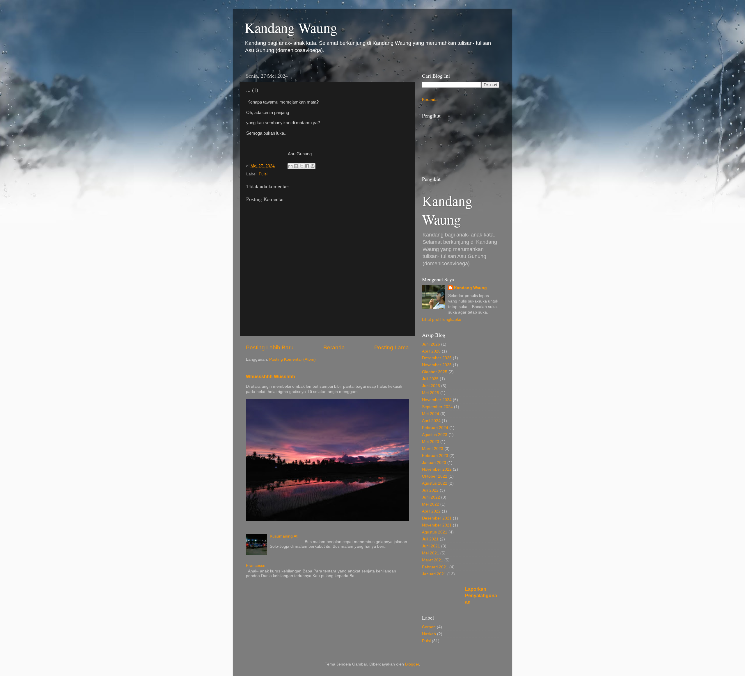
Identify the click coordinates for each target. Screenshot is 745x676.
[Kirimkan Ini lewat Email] (290, 166)
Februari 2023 (435, 455)
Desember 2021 (437, 518)
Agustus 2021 (434, 532)
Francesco (255, 565)
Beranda (334, 347)
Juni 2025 (431, 386)
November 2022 (437, 469)
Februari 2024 (435, 428)
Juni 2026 (431, 344)
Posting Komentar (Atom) (292, 359)
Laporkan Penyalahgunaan (481, 595)
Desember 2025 (437, 358)
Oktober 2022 (434, 476)
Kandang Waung (290, 27)
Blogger (412, 664)
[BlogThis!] (296, 166)
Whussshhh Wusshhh (270, 376)
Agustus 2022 (434, 483)
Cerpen (429, 627)
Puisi (263, 174)
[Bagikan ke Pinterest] (312, 166)
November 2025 (437, 365)
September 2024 (437, 407)
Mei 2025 (430, 393)
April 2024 (431, 421)
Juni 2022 (431, 497)
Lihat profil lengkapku (441, 319)
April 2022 (431, 511)
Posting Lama (391, 347)
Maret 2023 (432, 448)
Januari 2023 (434, 462)
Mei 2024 (430, 414)
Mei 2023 (430, 442)
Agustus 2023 (434, 435)
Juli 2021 (430, 539)
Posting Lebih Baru (270, 347)
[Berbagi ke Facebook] (307, 166)
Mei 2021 (430, 553)
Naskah (429, 634)
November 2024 (437, 400)
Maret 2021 (432, 560)
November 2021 (437, 525)
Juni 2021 (431, 546)
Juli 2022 (430, 490)
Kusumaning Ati (284, 536)
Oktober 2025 (434, 372)
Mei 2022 (430, 504)
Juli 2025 (430, 379)
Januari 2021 (434, 574)
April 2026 (431, 351)
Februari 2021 (435, 567)
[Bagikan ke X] (301, 166)
